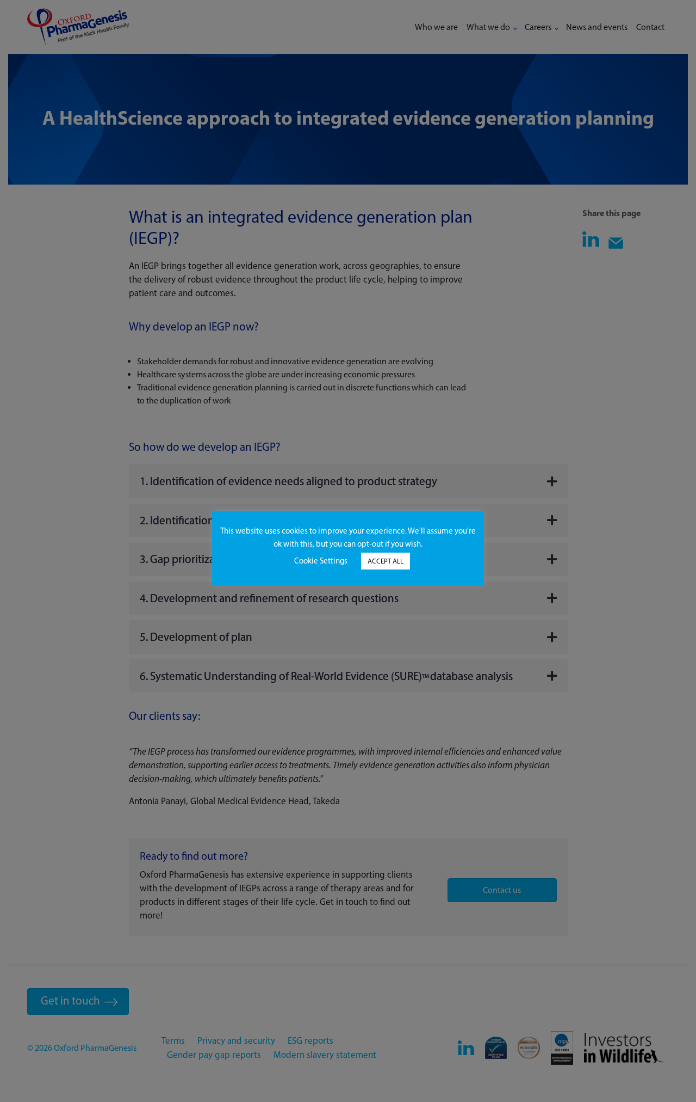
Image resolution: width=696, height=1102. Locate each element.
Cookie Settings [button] (320, 561)
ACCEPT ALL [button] (385, 561)
